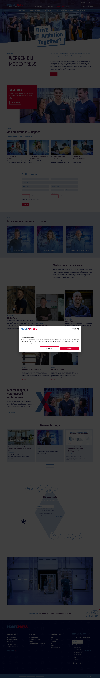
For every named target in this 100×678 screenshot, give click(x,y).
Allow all (69, 348)
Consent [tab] (30, 333)
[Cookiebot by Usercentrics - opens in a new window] (73, 329)
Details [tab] (50, 333)
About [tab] (70, 333)
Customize (49, 348)
